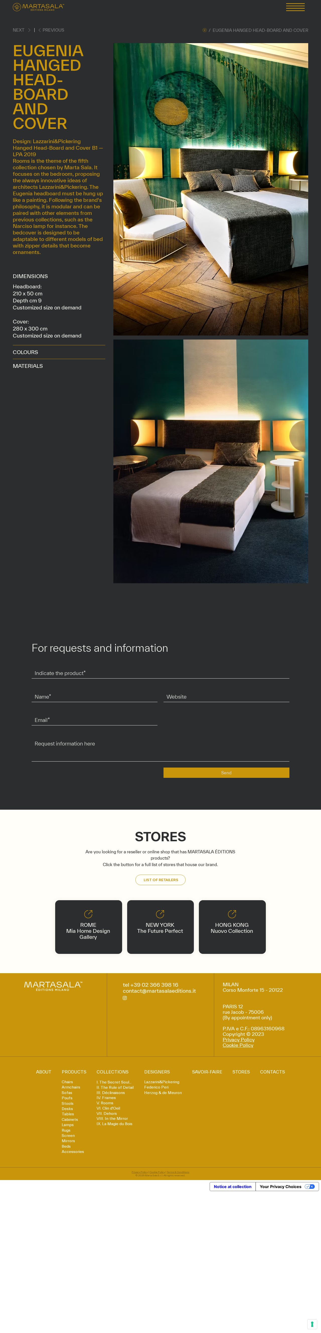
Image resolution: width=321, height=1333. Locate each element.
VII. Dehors (107, 1113)
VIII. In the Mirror (112, 1118)
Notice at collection (233, 1186)
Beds (66, 1146)
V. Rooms (105, 1103)
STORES (241, 1071)
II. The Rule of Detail (115, 1087)
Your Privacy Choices (280, 1186)
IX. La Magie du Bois (114, 1123)
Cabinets (70, 1119)
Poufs (67, 1098)
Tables (68, 1114)
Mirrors (68, 1141)
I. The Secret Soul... (114, 1082)
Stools (67, 1103)
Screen (68, 1135)
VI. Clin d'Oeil (108, 1108)
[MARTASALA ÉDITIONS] (205, 30)
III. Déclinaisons (111, 1092)
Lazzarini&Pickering (161, 1082)
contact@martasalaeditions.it (159, 991)
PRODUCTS (74, 1071)
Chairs (67, 1082)
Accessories (73, 1151)
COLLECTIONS (112, 1071)
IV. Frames (106, 1097)
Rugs (66, 1130)
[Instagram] (124, 998)
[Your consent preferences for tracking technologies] (312, 1324)
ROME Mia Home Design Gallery (88, 931)
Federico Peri (156, 1087)
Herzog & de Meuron (163, 1093)
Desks (67, 1109)
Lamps (68, 1125)
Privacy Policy (239, 1039)
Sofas (67, 1093)
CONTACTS (272, 1071)
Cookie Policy (238, 1045)
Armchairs (71, 1087)
